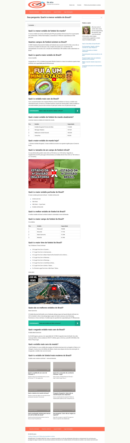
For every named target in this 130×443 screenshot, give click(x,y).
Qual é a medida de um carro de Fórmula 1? (37, 373)
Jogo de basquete (68, 12)
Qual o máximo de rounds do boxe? (38, 393)
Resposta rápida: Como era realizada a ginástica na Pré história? (91, 58)
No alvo (50, 2)
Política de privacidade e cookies (92, 5)
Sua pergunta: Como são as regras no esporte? (64, 414)
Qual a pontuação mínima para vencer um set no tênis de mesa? (39, 414)
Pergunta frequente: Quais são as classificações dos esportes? (63, 393)
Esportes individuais (34, 12)
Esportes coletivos (46, 12)
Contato (79, 5)
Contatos (30, 436)
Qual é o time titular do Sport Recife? (91, 43)
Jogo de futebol (57, 12)
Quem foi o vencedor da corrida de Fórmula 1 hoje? (63, 373)
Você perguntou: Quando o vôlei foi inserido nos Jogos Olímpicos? (90, 47)
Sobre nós (71, 5)
